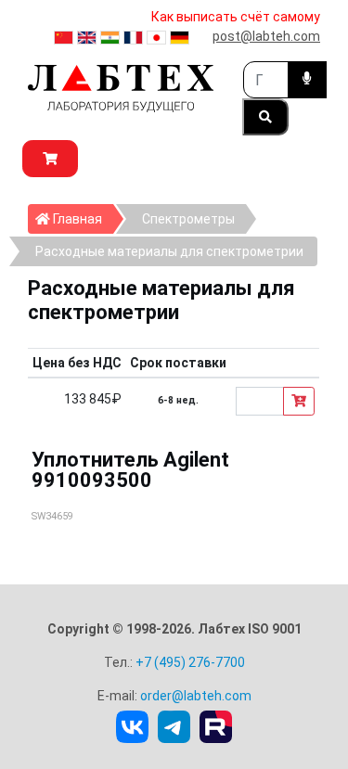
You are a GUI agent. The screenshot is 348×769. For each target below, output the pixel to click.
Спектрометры (188, 218)
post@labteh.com (266, 36)
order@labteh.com (195, 695)
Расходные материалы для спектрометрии (169, 251)
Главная (81, 218)
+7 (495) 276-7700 (190, 662)
